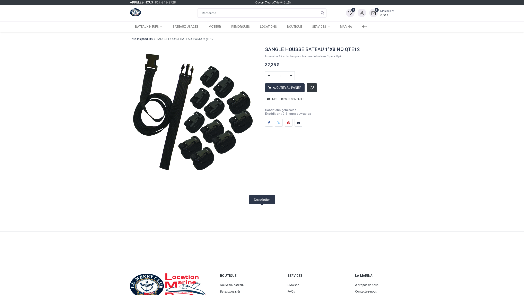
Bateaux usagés (230, 291)
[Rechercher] (322, 13)
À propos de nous (366, 285)
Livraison (293, 285)
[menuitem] (185, 27)
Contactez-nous (366, 291)
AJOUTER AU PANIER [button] (287, 88)
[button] (381, 13)
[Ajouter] (291, 75)
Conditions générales (280, 110)
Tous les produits (141, 39)
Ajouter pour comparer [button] (287, 99)
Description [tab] (262, 199)
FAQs (291, 291)
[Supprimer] (269, 75)
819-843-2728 (165, 2)
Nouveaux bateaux (232, 285)
